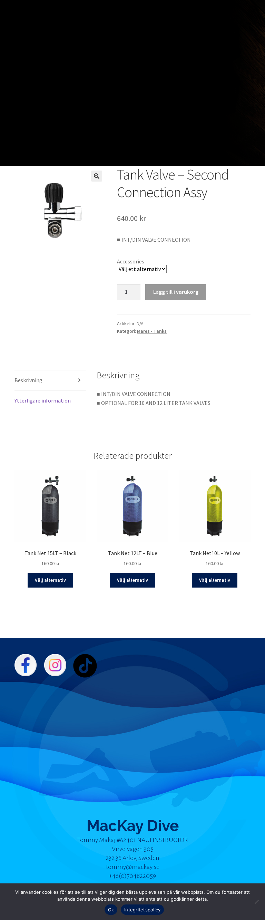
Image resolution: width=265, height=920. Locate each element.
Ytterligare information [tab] (42, 400)
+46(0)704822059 (132, 875)
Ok (111, 909)
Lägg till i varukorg (175, 291)
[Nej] (256, 901)
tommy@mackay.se (132, 866)
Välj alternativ (50, 580)
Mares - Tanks (152, 331)
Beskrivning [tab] (28, 380)
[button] (96, 176)
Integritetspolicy (142, 909)
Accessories (130, 261)
